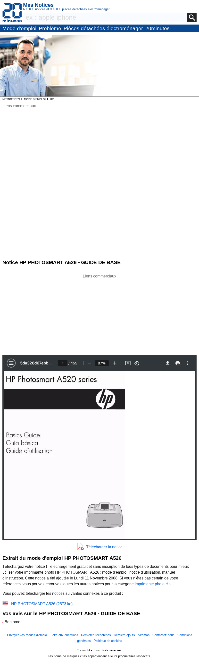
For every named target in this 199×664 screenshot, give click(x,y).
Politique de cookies (108, 641)
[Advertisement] (99, 313)
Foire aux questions (64, 635)
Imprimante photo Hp (153, 584)
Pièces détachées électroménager (103, 28)
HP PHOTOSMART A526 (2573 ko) (42, 604)
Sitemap (143, 635)
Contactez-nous (163, 635)
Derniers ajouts (124, 635)
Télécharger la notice (104, 547)
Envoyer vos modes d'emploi (27, 635)
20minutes (157, 28)
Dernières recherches (96, 635)
